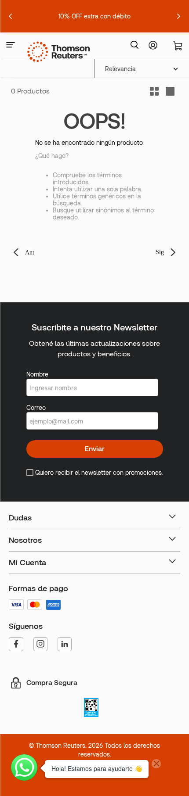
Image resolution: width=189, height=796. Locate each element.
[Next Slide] (178, 16)
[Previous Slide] (10, 16)
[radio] (170, 91)
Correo (36, 407)
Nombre (37, 374)
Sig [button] (160, 252)
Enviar (95, 449)
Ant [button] (29, 252)
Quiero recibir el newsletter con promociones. (99, 472)
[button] (10, 45)
